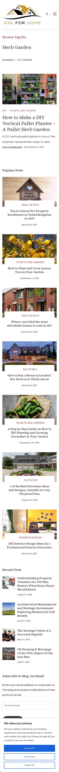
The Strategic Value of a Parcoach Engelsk (34, 632)
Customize (29, 757)
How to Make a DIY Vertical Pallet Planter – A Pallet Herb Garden (28, 123)
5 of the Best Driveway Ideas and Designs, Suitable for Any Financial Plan (29, 490)
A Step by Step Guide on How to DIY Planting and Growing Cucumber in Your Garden (29, 432)
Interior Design (30, 537)
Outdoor (30, 480)
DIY (4, 110)
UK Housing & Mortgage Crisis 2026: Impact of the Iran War (35, 653)
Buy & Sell (30, 369)
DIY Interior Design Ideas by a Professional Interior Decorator (29, 545)
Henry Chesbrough (12, 147)
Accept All (29, 748)
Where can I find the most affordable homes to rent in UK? (29, 323)
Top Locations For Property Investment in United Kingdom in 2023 (29, 214)
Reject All (29, 765)
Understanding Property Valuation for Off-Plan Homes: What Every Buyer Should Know (36, 583)
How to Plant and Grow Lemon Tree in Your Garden (29, 270)
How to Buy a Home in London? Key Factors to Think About (30, 377)
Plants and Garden (23, 110)
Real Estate (30, 205)
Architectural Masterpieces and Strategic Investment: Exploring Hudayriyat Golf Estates (36, 610)
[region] (29, 745)
